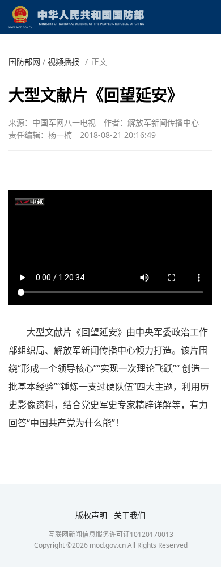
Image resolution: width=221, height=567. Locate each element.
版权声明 (91, 515)
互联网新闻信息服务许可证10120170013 (110, 534)
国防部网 (24, 61)
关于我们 (130, 515)
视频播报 (63, 61)
